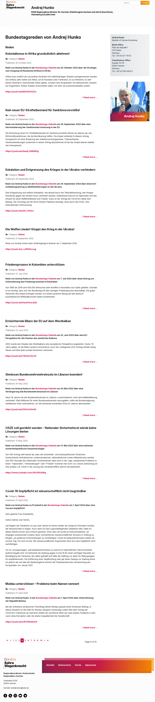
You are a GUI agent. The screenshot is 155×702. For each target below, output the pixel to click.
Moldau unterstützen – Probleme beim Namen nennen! (42, 583)
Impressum (90, 665)
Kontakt (50, 665)
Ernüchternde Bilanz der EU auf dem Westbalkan (38, 321)
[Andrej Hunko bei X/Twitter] (11, 695)
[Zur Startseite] (14, 5)
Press (53, 25)
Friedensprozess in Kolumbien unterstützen (35, 264)
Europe (44, 25)
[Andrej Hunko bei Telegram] (25, 695)
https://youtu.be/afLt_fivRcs (19, 211)
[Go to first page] (7, 640)
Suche (78, 665)
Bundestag (34, 25)
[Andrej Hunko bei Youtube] (20, 695)
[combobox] (132, 3)
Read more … (90, 97)
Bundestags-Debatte (46, 68)
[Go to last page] (48, 640)
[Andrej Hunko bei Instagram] (16, 695)
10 (41, 640)
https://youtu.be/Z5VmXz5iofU (20, 409)
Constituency (20, 25)
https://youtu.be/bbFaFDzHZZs (20, 91)
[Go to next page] (44, 640)
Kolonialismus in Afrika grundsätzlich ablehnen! (37, 53)
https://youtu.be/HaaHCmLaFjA (21, 302)
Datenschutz (64, 665)
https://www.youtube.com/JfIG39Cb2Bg (25, 472)
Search (146, 3)
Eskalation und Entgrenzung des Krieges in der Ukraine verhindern (50, 169)
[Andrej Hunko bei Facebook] (6, 695)
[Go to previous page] (10, 640)
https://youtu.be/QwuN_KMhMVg (22, 151)
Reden (21, 59)
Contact (62, 25)
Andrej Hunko (42, 7)
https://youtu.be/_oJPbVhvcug (20, 249)
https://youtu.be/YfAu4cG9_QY (21, 356)
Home (8, 25)
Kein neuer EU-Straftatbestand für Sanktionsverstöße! (42, 110)
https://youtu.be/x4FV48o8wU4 (21, 622)
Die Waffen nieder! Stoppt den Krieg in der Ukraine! (39, 229)
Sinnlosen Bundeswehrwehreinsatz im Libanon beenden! (43, 374)
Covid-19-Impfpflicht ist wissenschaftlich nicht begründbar (45, 491)
